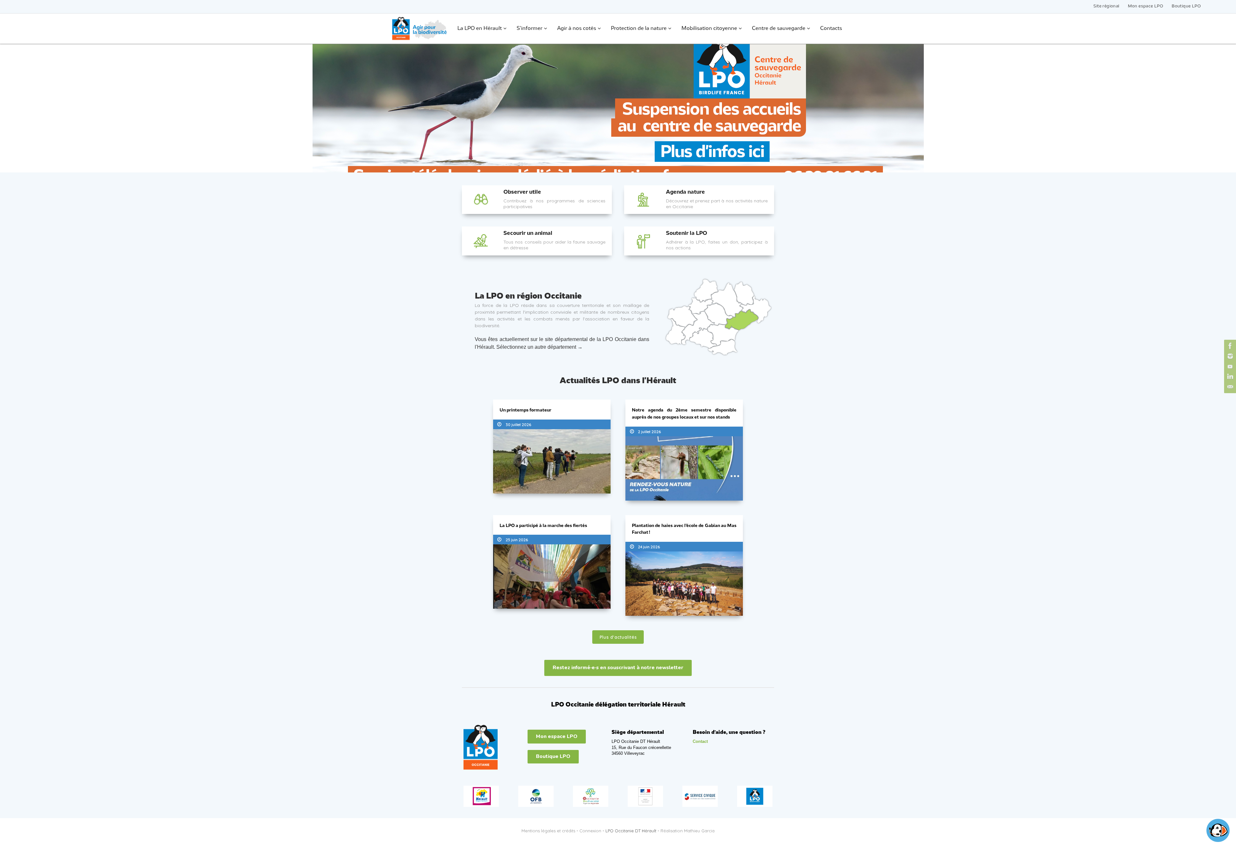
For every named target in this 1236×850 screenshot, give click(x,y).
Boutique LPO (1186, 6)
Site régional (1106, 6)
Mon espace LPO (1146, 6)
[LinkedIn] (1229, 377)
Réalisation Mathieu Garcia (687, 830)
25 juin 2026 (517, 539)
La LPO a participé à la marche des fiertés (543, 526)
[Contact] (1229, 387)
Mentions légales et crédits (548, 830)
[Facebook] (1229, 346)
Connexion (590, 830)
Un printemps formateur (525, 410)
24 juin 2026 (649, 546)
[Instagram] (1229, 356)
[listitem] (701, 306)
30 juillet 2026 (518, 424)
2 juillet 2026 (649, 431)
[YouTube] (1229, 366)
